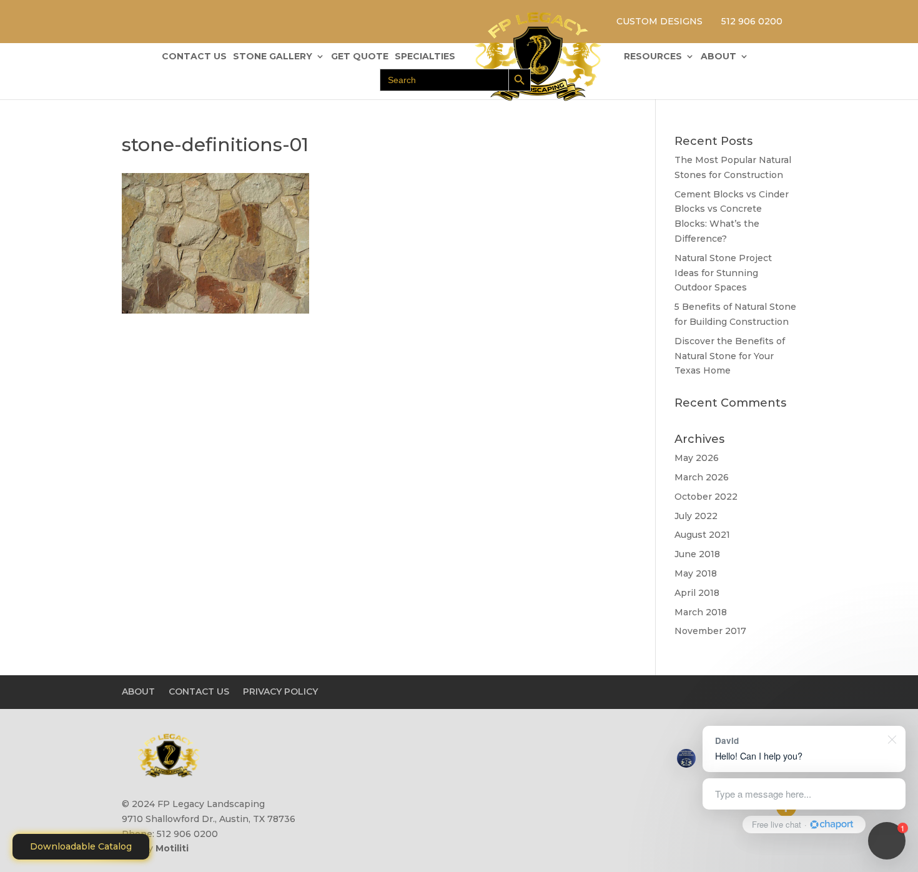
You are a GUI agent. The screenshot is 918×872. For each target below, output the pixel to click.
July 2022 (696, 516)
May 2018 (695, 573)
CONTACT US (194, 57)
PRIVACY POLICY (280, 691)
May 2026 (696, 457)
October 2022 (706, 496)
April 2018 (696, 592)
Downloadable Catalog (81, 846)
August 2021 (702, 534)
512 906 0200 (751, 21)
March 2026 (701, 477)
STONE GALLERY (272, 57)
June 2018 (697, 554)
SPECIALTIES (425, 57)
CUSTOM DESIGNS (659, 21)
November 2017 (710, 631)
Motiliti (172, 848)
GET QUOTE (359, 57)
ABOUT (718, 57)
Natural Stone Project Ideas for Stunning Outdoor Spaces (723, 273)
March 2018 (700, 612)
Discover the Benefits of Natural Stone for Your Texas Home (729, 356)
